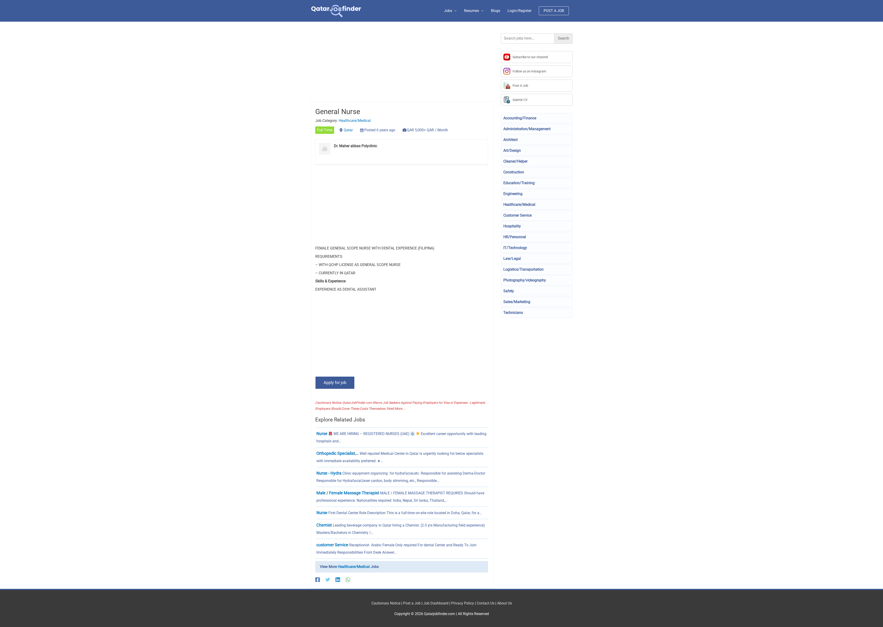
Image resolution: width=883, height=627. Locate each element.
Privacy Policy (462, 603)
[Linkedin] (337, 579)
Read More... (396, 408)
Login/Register (519, 11)
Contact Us (485, 603)
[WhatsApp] (348, 579)
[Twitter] (327, 579)
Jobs (448, 11)
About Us (504, 603)
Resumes (471, 11)
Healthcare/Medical (355, 120)
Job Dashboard (435, 603)
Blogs (495, 11)
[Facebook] (317, 579)
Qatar (348, 130)
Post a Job (412, 603)
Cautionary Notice (385, 603)
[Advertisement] (402, 67)
